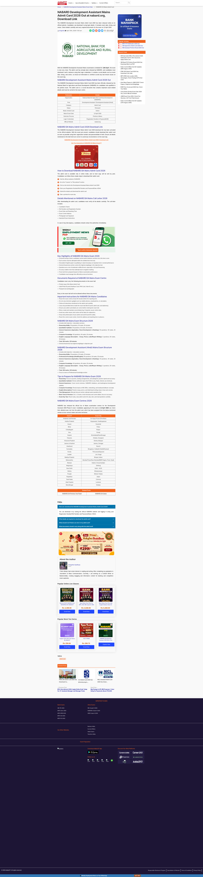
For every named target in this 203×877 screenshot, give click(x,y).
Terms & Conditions (186, 870)
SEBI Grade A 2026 (93, 713)
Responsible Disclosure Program (156, 870)
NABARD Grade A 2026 (94, 710)
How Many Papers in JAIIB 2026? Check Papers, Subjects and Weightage (132, 83)
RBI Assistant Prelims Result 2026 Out (133, 47)
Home (59, 7)
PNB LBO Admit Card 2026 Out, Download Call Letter (130, 72)
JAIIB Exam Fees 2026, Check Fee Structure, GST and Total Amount (130, 97)
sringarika (62, 30)
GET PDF (137, 875)
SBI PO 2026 (60, 708)
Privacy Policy (197, 870)
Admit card (62, 659)
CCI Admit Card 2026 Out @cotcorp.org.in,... (85, 681)
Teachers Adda (91, 734)
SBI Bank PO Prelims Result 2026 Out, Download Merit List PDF (131, 63)
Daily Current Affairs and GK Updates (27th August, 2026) (131, 101)
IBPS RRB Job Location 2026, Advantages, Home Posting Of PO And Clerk (131, 77)
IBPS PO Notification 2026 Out (130, 43)
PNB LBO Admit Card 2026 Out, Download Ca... (68, 681)
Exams (70, 3)
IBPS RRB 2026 (61, 713)
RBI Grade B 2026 (92, 708)
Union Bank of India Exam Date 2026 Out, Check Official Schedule (131, 92)
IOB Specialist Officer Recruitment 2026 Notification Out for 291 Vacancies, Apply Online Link (132, 57)
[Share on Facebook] (99, 30)
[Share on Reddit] (96, 30)
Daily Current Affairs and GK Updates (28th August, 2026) (131, 67)
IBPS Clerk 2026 (61, 710)
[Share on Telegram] (93, 30)
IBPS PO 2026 (61, 718)
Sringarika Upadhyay (74, 564)
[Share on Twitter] (102, 30)
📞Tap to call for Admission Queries (87, 250)
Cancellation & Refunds (173, 870)
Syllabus (94, 3)
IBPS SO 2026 (61, 715)
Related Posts (62, 665)
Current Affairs (103, 3)
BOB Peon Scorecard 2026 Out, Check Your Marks (131, 88)
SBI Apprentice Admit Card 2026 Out (132, 45)
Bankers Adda (91, 726)
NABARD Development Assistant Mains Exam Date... (78, 7)
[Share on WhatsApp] (90, 30)
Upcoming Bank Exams (82, 3)
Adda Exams (91, 731)
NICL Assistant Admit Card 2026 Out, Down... (104, 681)
